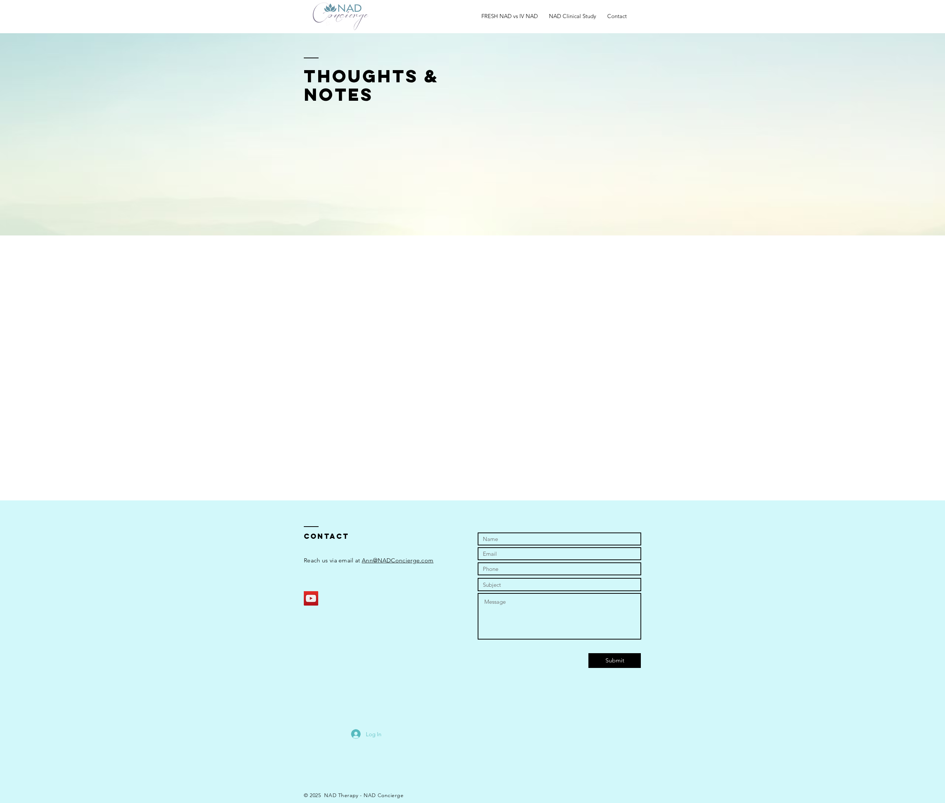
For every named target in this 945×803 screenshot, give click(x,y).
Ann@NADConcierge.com (397, 560)
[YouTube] (311, 598)
